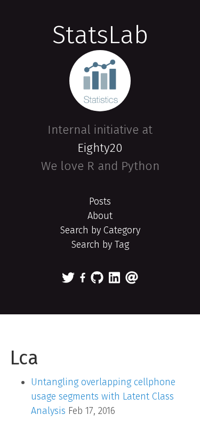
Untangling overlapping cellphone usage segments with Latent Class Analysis (103, 396)
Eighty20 (100, 148)
